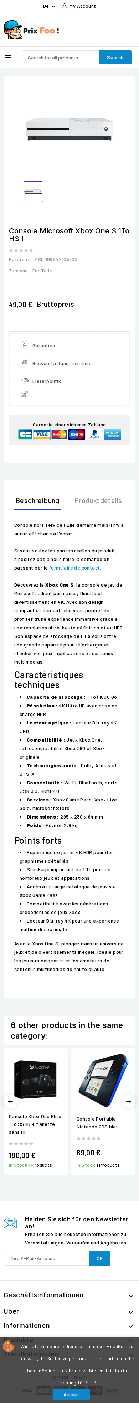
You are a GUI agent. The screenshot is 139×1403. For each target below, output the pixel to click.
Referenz (19, 259)
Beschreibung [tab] (37, 500)
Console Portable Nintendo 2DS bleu (98, 1122)
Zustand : (20, 270)
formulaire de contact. (75, 568)
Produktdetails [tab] (98, 500)
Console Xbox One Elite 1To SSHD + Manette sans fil (35, 1124)
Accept (71, 1394)
